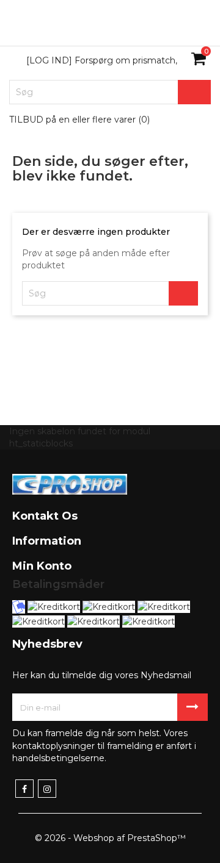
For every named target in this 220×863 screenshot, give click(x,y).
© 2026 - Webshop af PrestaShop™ (110, 838)
